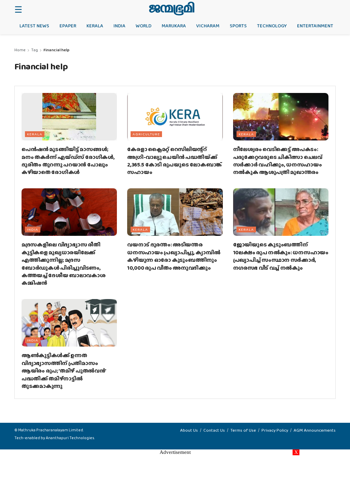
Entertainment (315, 25)
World (143, 25)
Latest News (34, 25)
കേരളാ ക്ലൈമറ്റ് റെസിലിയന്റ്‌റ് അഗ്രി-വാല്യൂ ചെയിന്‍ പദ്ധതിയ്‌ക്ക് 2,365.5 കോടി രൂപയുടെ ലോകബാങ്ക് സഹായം (174, 160)
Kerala (94, 25)
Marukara (174, 25)
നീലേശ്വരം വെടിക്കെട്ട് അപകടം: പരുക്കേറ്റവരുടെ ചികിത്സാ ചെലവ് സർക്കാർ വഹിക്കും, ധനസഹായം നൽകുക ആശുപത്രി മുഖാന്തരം (277, 160)
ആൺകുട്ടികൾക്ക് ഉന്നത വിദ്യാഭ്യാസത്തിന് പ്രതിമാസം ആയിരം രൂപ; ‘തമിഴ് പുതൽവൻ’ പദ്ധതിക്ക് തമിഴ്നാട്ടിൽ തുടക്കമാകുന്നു (64, 370)
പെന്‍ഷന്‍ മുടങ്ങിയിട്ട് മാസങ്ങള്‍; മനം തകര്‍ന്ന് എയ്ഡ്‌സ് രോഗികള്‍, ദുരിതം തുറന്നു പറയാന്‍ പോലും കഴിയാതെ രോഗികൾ (68, 160)
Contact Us (214, 430)
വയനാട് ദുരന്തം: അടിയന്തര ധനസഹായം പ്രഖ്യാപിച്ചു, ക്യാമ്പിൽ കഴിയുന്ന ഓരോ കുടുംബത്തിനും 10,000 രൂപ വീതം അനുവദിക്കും (173, 256)
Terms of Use (243, 430)
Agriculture (146, 134)
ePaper (67, 25)
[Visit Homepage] (171, 8)
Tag (34, 50)
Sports (238, 25)
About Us (189, 430)
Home (20, 50)
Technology (272, 25)
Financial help (56, 50)
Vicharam (207, 25)
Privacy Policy (274, 430)
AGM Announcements (315, 430)
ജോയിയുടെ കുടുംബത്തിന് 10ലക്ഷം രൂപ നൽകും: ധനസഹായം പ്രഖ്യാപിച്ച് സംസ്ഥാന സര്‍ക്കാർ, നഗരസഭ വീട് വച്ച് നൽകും (280, 256)
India (119, 25)
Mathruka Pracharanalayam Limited (50, 430)
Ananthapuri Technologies (70, 438)
